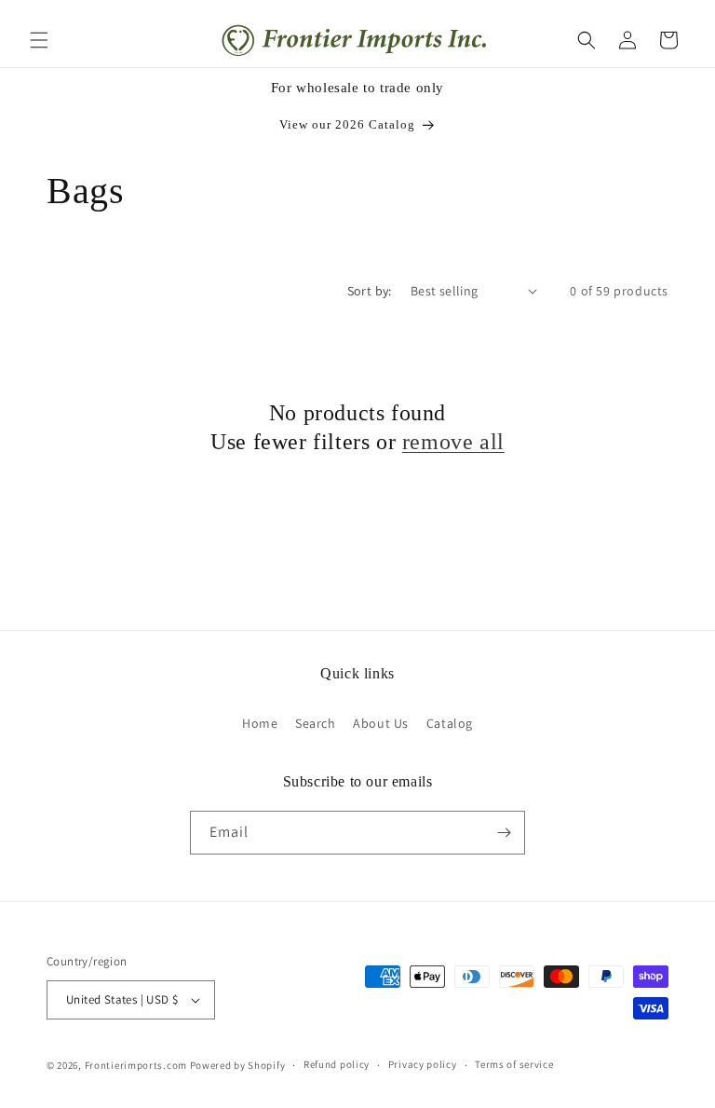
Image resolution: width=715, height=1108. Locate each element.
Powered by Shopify (238, 1065)
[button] (39, 40)
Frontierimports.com (136, 1065)
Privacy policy (422, 1064)
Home (259, 723)
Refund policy (337, 1064)
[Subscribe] (503, 833)
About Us (381, 723)
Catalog (449, 723)
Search (315, 723)
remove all (453, 442)
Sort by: (369, 290)
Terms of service (514, 1064)
